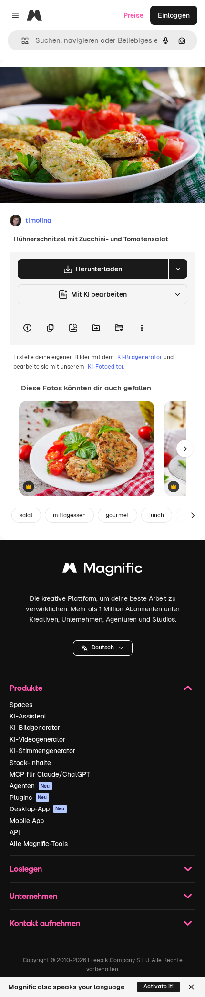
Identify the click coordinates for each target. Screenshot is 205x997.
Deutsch (103, 647)
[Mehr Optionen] (141, 327)
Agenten (30, 785)
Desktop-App (37, 809)
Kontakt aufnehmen (45, 923)
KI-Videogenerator (37, 739)
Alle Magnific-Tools (39, 843)
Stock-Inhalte (30, 762)
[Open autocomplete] (21, 40)
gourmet (117, 515)
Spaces (21, 704)
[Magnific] (102, 570)
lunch (156, 515)
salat (26, 515)
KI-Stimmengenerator (42, 751)
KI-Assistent (28, 716)
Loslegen (26, 869)
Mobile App (27, 821)
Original (61, 81)
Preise (133, 15)
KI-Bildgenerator (139, 357)
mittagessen (69, 515)
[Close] (191, 987)
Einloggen (174, 15)
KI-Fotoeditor (105, 366)
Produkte (26, 688)
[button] (103, 648)
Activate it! (159, 986)
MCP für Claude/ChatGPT (50, 774)
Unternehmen (33, 896)
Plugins (28, 797)
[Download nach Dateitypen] (177, 269)
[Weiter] (185, 448)
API (15, 832)
